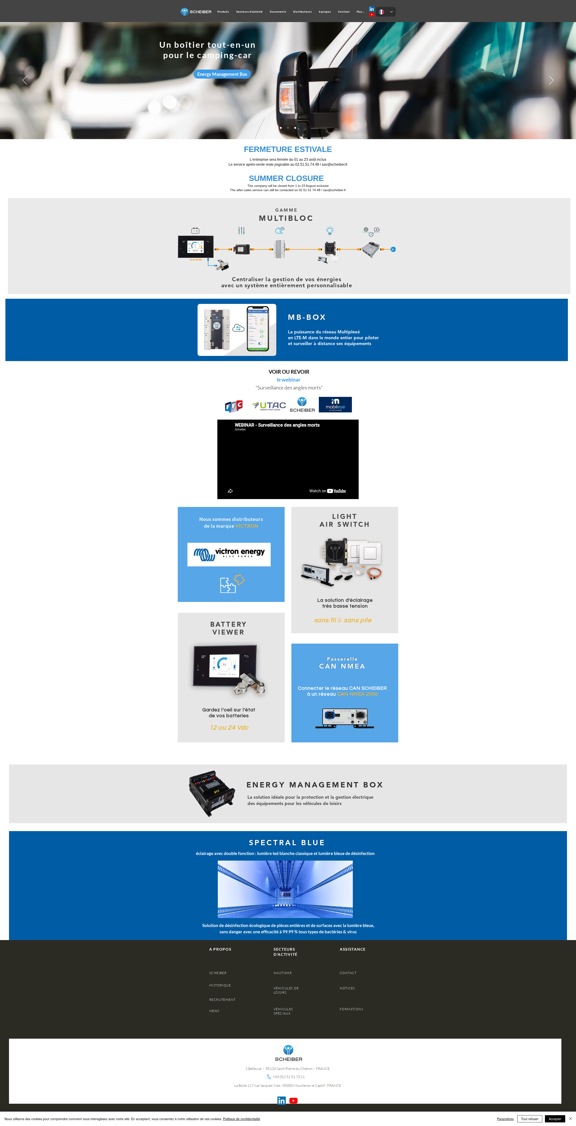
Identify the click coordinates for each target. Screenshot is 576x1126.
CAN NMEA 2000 (357, 694)
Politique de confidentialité (241, 1119)
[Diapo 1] (281, 128)
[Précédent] (24, 80)
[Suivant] (551, 80)
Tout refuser (529, 1119)
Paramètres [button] (505, 1119)
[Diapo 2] (288, 128)
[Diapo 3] (295, 128)
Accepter (555, 1119)
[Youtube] (371, 14)
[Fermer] (570, 1118)
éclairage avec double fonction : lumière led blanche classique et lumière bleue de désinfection (285, 853)
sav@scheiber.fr (334, 190)
